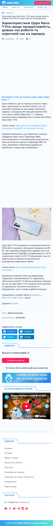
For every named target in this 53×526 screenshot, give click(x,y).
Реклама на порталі (14, 472)
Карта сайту (11, 486)
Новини (4, 7)
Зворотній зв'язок (14, 462)
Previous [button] (6, 406)
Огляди (40, 7)
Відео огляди (11, 458)
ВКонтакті (6, 298)
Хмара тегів (10, 481)
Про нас (9, 467)
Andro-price (28, 7)
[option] (26, 406)
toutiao (15, 303)
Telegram (36, 295)
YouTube (20, 298)
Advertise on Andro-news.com (19, 477)
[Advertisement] (26, 69)
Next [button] (47, 406)
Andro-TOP (16, 7)
